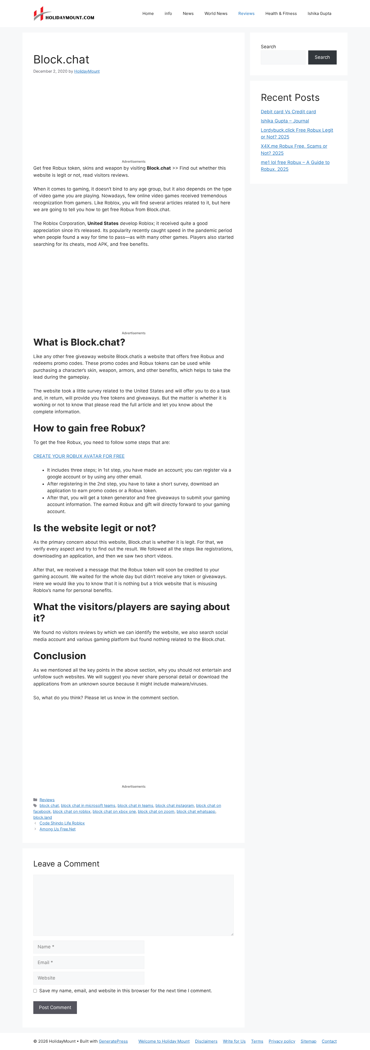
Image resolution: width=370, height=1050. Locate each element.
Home (148, 13)
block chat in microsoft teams (88, 805)
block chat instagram (174, 805)
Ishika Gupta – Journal (285, 121)
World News (216, 13)
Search (268, 46)
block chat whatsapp (196, 811)
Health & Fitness (281, 13)
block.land (42, 817)
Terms (257, 1041)
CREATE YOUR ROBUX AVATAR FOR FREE (79, 456)
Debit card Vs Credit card (288, 111)
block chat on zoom (156, 811)
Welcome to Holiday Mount (164, 1041)
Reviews (246, 13)
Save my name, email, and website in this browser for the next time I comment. (125, 990)
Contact (329, 1041)
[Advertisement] (133, 121)
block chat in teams (135, 805)
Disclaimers (206, 1041)
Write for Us (234, 1041)
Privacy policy (282, 1041)
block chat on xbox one (114, 811)
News (188, 13)
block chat (49, 805)
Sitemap (308, 1041)
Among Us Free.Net (58, 829)
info (168, 13)
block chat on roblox (71, 811)
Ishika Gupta (319, 13)
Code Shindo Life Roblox (62, 823)
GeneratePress (113, 1041)
